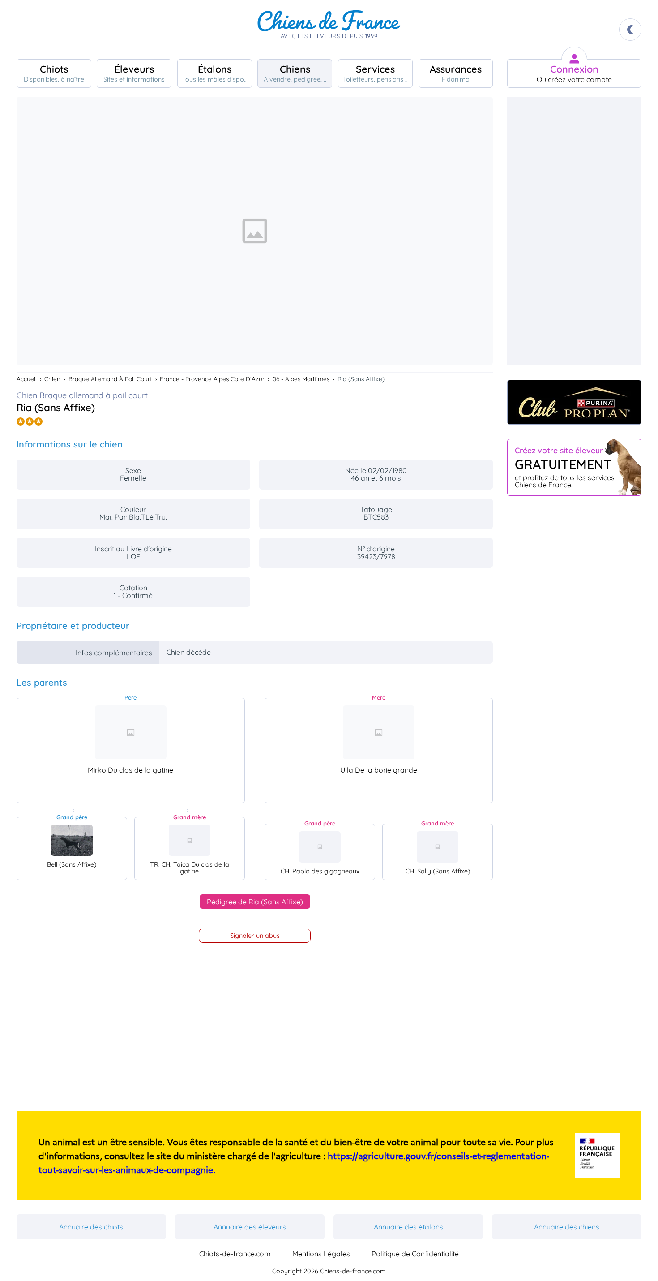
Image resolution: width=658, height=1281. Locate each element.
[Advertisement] (574, 231)
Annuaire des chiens (566, 1226)
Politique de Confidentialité (415, 1253)
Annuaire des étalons (408, 1226)
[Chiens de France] (329, 29)
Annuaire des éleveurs (250, 1226)
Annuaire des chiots (91, 1226)
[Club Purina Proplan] (574, 402)
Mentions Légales (321, 1253)
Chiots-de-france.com (235, 1253)
